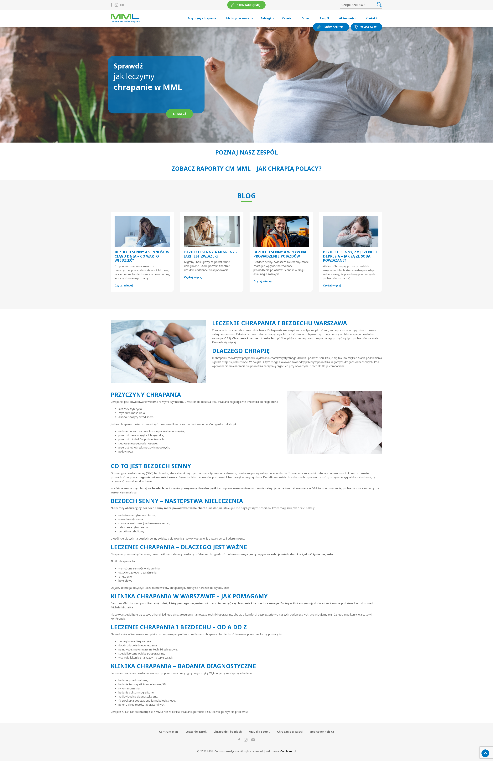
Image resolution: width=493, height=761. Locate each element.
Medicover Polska (321, 731)
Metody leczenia (237, 18)
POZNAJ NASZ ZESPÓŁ (246, 152)
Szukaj (379, 5)
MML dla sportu (259, 731)
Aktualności (347, 18)
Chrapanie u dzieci (290, 731)
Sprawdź (179, 114)
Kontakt (371, 18)
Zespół (324, 18)
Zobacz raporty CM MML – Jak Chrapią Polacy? (247, 168)
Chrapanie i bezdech (228, 731)
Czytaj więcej (124, 285)
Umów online (333, 27)
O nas (305, 18)
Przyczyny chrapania (202, 18)
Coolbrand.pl (288, 751)
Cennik (286, 18)
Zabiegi (266, 18)
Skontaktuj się (248, 5)
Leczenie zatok (196, 731)
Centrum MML (169, 731)
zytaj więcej (194, 277)
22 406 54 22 (368, 27)
